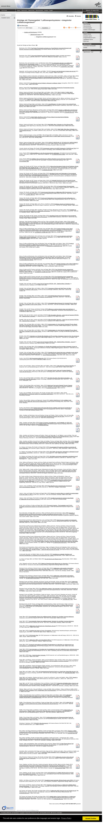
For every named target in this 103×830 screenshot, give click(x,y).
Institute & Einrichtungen (89, 29)
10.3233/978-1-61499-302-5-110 (54, 246)
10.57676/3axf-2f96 (24, 161)
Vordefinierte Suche (88, 39)
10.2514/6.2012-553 (58, 799)
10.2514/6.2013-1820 (47, 170)
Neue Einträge (86, 24)
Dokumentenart (87, 26)
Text (96, 12)
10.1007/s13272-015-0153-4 (33, 578)
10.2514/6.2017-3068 (60, 768)
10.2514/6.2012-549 (72, 733)
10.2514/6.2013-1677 (24, 793)
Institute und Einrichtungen (30, 32)
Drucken (79, 16)
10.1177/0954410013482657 (49, 354)
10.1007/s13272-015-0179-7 (60, 542)
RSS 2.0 (79, 27)
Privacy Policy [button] (66, 818)
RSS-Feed (86, 41)
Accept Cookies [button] (90, 818)
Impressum (24, 10)
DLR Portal (4, 10)
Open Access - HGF (88, 52)
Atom (66, 27)
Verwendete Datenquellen (89, 45)
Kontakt (46, 10)
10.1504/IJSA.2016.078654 (58, 154)
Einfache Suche (87, 34)
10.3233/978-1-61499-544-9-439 (43, 271)
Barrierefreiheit (39, 10)
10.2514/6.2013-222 (69, 112)
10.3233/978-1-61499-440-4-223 (43, 232)
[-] (94, 12)
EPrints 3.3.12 (34, 810)
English (51, 10)
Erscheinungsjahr (87, 27)
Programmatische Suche (89, 37)
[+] (98, 12)
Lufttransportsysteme (35, 34)
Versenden (71, 16)
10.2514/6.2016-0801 (70, 672)
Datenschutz (31, 10)
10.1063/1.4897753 (30, 194)
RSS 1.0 (72, 27)
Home (18, 10)
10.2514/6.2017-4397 (68, 599)
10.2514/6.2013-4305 (51, 387)
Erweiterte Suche (87, 36)
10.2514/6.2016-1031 (43, 425)
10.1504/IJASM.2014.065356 (26, 259)
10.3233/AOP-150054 (24, 238)
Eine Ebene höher (23, 25)
